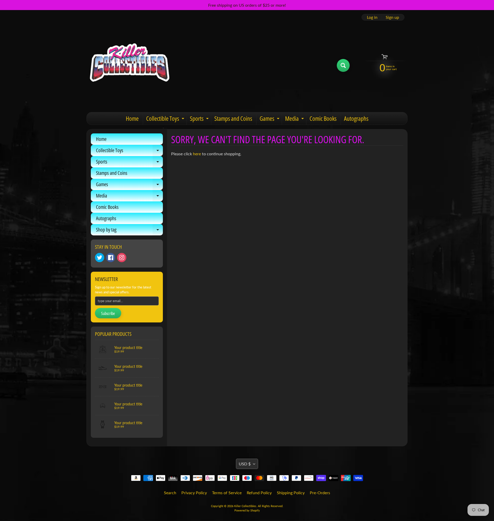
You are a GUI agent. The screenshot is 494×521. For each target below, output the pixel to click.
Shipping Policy (291, 492)
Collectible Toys (166, 119)
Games (270, 119)
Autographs (356, 118)
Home (132, 118)
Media (295, 119)
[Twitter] (99, 257)
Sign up (392, 17)
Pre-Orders (320, 492)
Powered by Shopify (247, 510)
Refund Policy (259, 492)
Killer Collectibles (245, 506)
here (197, 153)
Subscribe (108, 313)
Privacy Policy (194, 492)
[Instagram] (121, 257)
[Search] (343, 65)
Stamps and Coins (233, 118)
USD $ (245, 463)
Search (170, 492)
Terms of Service (227, 492)
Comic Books (323, 118)
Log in (372, 17)
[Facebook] (110, 257)
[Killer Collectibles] (128, 65)
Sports (200, 119)
